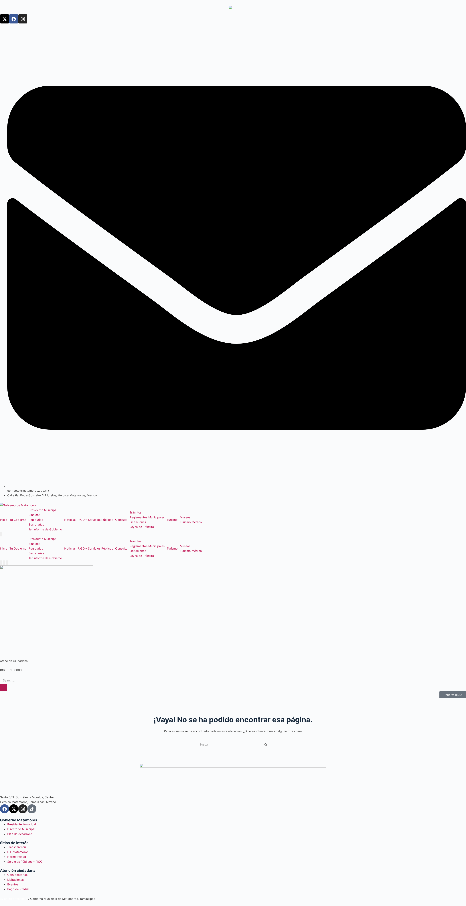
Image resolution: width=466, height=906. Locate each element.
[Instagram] (22, 18)
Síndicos (34, 515)
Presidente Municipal (43, 510)
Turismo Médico (191, 522)
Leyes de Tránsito (142, 527)
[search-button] (3, 687)
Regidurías (36, 520)
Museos (185, 517)
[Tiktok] (31, 808)
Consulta (121, 520)
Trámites (135, 512)
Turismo (172, 520)
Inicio (3, 520)
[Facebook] (13, 18)
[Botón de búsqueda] (265, 744)
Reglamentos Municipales (147, 517)
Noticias (70, 520)
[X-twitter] (4, 18)
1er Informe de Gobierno (45, 529)
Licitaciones (138, 522)
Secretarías (36, 524)
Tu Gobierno (17, 520)
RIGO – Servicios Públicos (95, 520)
